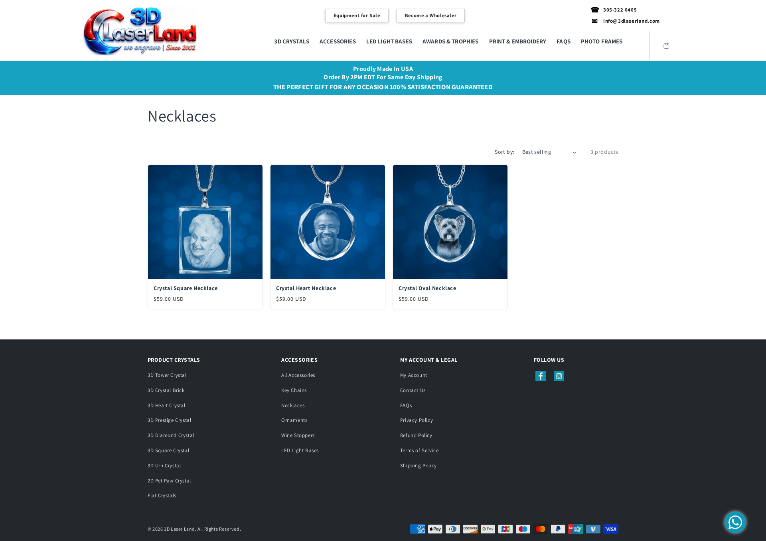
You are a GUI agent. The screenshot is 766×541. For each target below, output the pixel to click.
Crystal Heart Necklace (306, 288)
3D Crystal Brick (166, 390)
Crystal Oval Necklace (427, 288)
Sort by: (504, 151)
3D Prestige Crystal (169, 420)
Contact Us (413, 390)
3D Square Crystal (168, 450)
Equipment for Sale (357, 15)
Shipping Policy (418, 465)
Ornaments (294, 420)
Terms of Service (419, 450)
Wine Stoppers (298, 435)
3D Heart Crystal (167, 405)
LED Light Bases (300, 450)
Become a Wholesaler (430, 15)
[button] (291, 41)
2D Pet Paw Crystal (169, 480)
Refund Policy (416, 435)
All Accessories (298, 375)
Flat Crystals (162, 495)
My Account (413, 375)
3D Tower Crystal (167, 375)
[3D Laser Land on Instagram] (559, 376)
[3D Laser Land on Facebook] (540, 376)
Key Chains (294, 390)
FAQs (406, 405)
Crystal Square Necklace (186, 288)
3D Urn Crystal (164, 465)
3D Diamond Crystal (171, 435)
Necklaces (292, 405)
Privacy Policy (416, 420)
